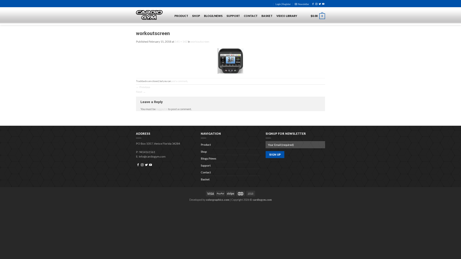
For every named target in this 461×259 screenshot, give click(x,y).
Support (233, 15)
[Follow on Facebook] (313, 4)
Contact (251, 15)
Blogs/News (213, 15)
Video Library (286, 15)
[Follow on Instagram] (316, 4)
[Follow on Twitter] (320, 4)
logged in (161, 109)
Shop (196, 15)
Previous (143, 87)
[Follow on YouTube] (323, 4)
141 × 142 (181, 41)
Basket (266, 15)
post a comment (179, 81)
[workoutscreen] (230, 60)
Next (141, 91)
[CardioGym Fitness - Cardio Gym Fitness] (152, 15)
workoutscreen (200, 41)
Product (181, 15)
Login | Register (283, 4)
